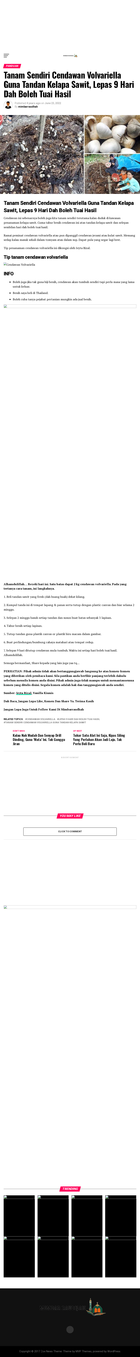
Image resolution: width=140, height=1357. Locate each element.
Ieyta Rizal (23, 693)
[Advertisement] (70, 25)
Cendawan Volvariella (41, 719)
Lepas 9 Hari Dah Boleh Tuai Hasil (79, 719)
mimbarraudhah (28, 106)
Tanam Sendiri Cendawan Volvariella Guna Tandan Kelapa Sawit (45, 722)
